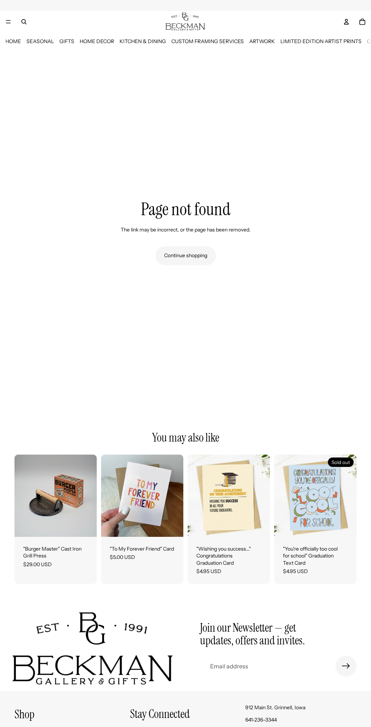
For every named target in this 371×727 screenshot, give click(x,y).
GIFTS (66, 41)
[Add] (85, 525)
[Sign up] (346, 666)
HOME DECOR (97, 41)
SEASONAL (40, 41)
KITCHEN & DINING (143, 41)
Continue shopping (185, 255)
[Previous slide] (22, 496)
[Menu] (8, 21)
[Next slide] (89, 496)
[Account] (346, 22)
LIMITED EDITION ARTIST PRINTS (321, 41)
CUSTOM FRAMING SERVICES (207, 41)
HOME (13, 41)
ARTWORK (262, 41)
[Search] (24, 22)
